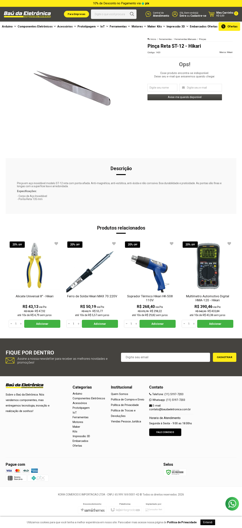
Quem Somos (119, 394)
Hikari (230, 52)
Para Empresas (76, 14)
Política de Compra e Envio (127, 399)
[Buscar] (132, 14)
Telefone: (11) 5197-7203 (167, 394)
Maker (76, 426)
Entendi (207, 522)
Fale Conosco (165, 432)
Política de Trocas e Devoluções (123, 413)
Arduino (77, 393)
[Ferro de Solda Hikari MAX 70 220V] (92, 284)
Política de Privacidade (125, 405)
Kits (75, 431)
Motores (78, 422)
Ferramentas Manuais (185, 39)
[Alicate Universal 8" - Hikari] (34, 284)
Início (153, 39)
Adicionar (42, 323)
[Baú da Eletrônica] (27, 14)
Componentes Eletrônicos (89, 398)
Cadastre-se (198, 15)
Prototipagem (81, 408)
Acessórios (80, 403)
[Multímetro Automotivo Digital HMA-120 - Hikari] (207, 284)
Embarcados (80, 441)
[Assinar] (225, 357)
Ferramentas (165, 39)
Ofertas (77, 445)
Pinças (202, 39)
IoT (75, 412)
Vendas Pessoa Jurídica (126, 421)
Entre (183, 15)
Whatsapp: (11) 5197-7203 (168, 400)
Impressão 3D (81, 436)
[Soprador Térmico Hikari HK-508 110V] (150, 284)
